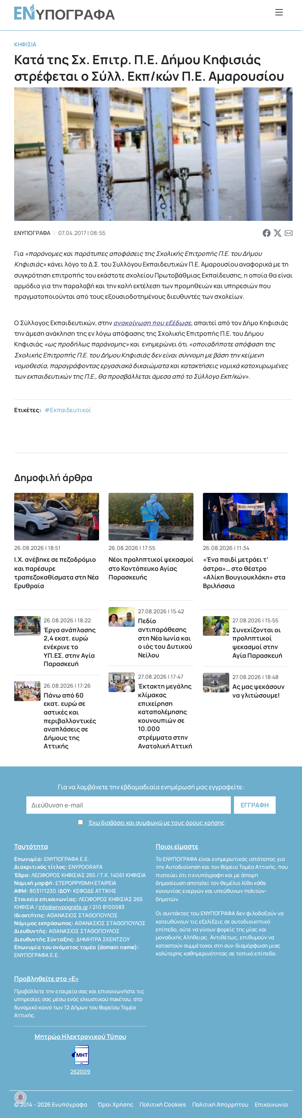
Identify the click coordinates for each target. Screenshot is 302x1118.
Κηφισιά (25, 44)
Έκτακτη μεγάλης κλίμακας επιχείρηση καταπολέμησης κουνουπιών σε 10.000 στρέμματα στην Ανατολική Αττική (165, 716)
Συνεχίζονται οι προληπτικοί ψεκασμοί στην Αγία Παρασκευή (257, 643)
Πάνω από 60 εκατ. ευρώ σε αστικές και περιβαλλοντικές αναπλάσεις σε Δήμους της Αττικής (70, 721)
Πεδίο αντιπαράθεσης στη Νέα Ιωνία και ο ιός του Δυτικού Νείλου (165, 637)
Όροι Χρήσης (115, 1104)
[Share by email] (289, 233)
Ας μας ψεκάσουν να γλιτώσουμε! (258, 691)
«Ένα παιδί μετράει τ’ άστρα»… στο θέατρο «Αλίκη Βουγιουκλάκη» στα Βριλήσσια (244, 572)
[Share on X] (278, 233)
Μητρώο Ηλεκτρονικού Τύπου (80, 1036)
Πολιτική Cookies (163, 1104)
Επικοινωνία (271, 1104)
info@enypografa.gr (63, 907)
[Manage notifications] (20, 1097)
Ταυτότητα (31, 846)
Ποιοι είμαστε (177, 846)
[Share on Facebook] (267, 233)
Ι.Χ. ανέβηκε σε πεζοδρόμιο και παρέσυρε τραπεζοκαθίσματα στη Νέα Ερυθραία (56, 572)
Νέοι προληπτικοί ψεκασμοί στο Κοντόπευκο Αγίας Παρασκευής (151, 568)
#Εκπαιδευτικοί (67, 410)
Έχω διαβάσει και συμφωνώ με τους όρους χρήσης (156, 822)
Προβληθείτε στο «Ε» (46, 978)
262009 (80, 1071)
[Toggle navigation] (279, 12)
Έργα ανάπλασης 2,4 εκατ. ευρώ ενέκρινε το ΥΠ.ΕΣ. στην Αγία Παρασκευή (70, 647)
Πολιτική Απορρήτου (220, 1104)
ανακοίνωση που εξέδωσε (152, 322)
